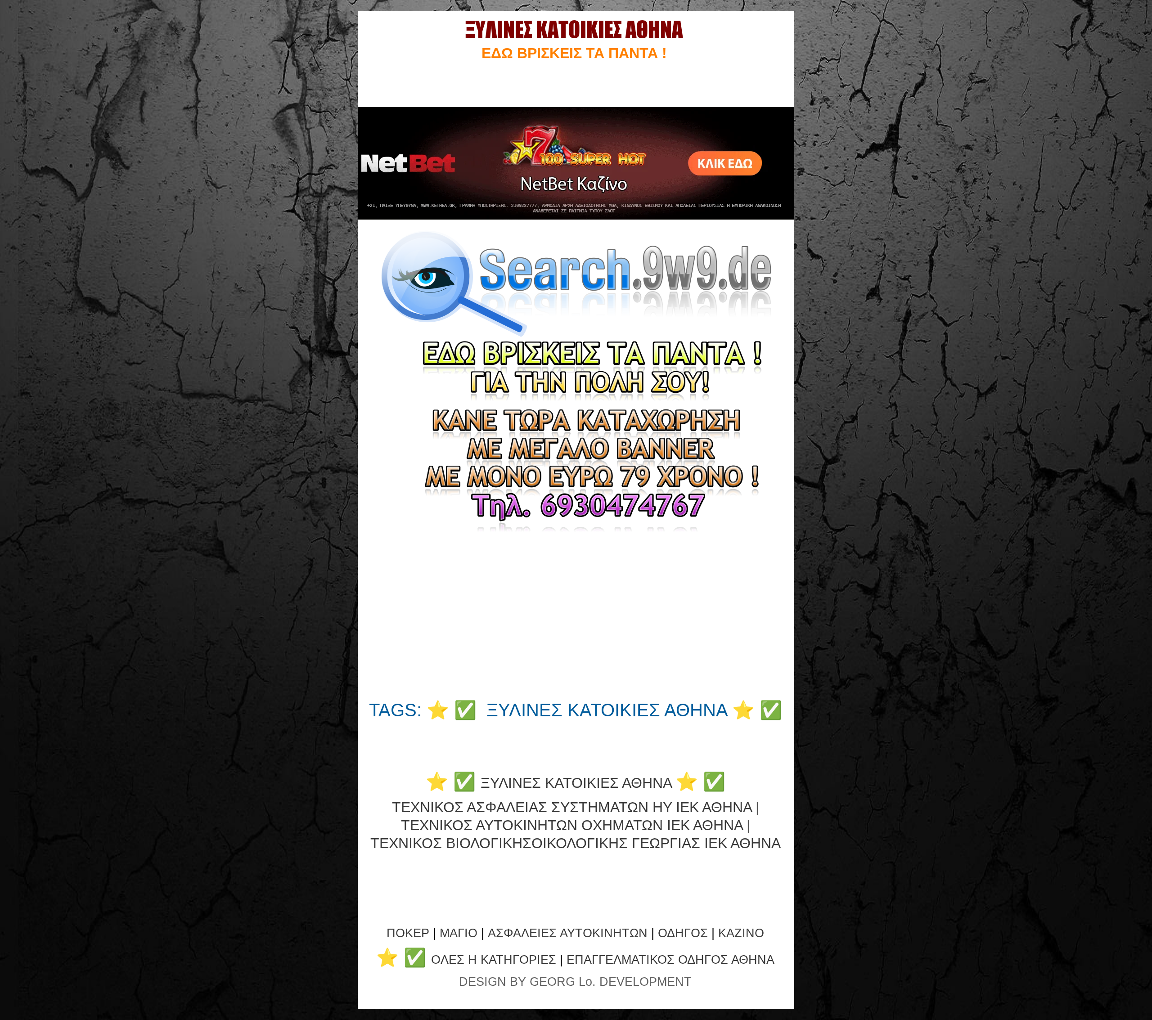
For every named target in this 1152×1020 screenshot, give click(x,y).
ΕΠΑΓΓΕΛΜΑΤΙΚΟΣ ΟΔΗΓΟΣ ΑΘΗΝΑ (670, 959)
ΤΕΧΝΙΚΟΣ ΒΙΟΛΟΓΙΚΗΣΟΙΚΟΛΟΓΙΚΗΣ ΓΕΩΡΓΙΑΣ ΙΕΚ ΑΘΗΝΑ (575, 843)
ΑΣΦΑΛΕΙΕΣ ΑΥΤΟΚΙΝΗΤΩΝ (568, 933)
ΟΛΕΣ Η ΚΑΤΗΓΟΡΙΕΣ (495, 959)
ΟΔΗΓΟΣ (683, 933)
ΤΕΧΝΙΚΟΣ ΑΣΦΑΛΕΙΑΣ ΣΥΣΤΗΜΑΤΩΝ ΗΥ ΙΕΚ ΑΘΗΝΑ (572, 807)
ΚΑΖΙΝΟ (741, 933)
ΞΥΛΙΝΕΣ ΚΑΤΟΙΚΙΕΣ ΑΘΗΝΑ (576, 783)
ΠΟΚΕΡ (408, 933)
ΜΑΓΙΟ (458, 933)
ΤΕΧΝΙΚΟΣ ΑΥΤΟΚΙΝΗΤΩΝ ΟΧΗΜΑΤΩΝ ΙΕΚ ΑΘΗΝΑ (571, 825)
